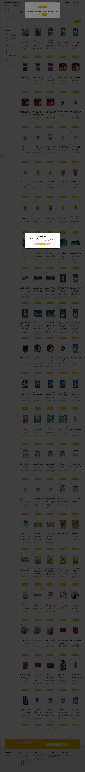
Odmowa (43, 244)
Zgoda (48, 244)
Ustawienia (38, 244)
